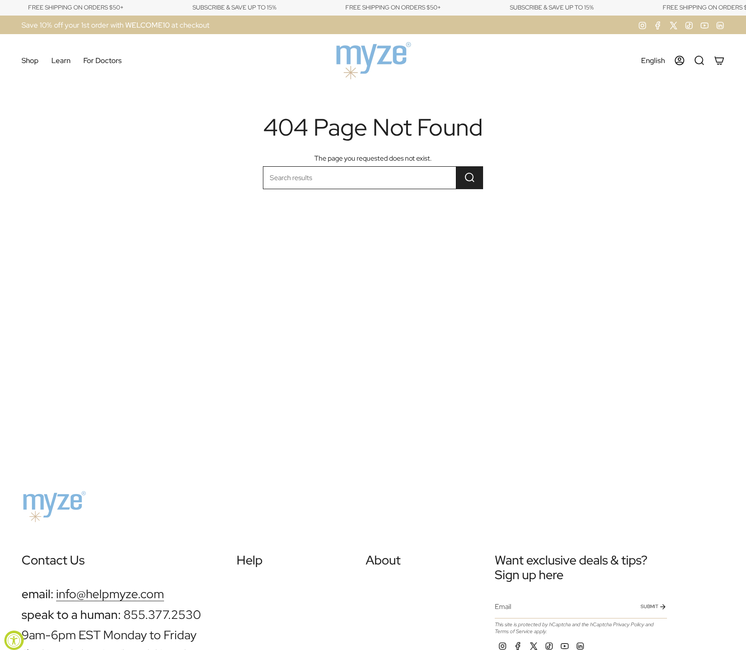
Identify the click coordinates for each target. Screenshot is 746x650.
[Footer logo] (54, 503)
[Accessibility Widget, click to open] (14, 640)
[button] (30, 61)
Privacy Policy (628, 624)
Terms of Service (514, 631)
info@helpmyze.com (110, 594)
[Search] (469, 177)
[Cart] (719, 60)
